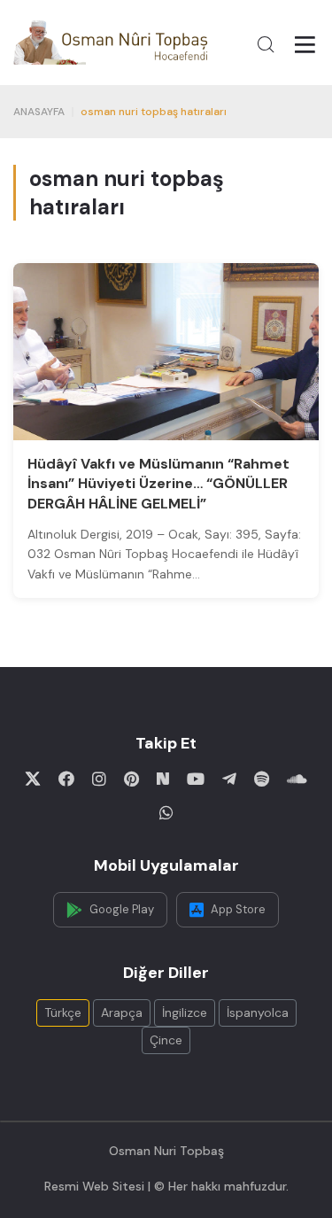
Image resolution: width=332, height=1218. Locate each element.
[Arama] (265, 44)
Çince (166, 1040)
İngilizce (184, 1012)
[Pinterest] (131, 779)
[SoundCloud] (297, 779)
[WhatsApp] (166, 812)
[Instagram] (99, 779)
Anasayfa (39, 112)
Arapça (122, 1012)
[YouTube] (196, 779)
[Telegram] (229, 779)
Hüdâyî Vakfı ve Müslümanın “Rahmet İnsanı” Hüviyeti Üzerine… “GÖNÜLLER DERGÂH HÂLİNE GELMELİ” (158, 483)
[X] (33, 779)
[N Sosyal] (163, 779)
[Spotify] (261, 779)
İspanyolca (258, 1012)
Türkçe (62, 1012)
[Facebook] (66, 779)
